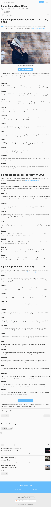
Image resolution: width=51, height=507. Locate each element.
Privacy (22, 497)
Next (46, 416)
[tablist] (7, 428)
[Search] (48, 445)
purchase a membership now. (38, 28)
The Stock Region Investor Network (11, 448)
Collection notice (31, 497)
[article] (25, 451)
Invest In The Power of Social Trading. (9, 450)
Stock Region (7, 11)
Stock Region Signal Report (8, 457)
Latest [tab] (6, 445)
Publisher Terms (30, 496)
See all (3, 474)
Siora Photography (25, 65)
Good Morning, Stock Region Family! (9, 467)
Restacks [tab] (10, 428)
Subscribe (42, 2)
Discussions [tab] (11, 445)
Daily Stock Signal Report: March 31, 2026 (10, 459)
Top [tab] (2, 445)
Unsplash (32, 65)
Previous (6, 416)
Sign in (47, 2)
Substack (19, 504)
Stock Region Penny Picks (8, 465)
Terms (25, 497)
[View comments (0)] (7, 16)
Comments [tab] (4, 428)
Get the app (32, 500)
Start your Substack (22, 500)
